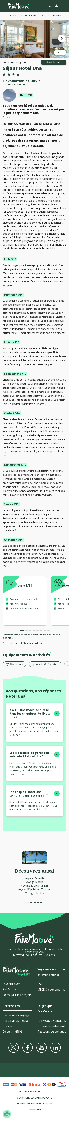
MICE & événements (51, 990)
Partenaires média (15, 1021)
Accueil (12, 15)
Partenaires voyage (16, 1015)
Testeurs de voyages (51, 1032)
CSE (40, 984)
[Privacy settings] (7, 1114)
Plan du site (34, 1109)
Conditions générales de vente (34, 1097)
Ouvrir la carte (53, 62)
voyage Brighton (32, 15)
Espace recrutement (51, 1026)
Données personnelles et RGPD (34, 1103)
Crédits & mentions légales (34, 1091)
